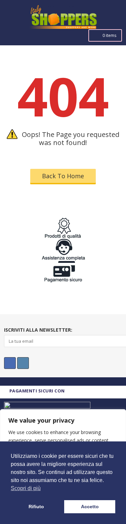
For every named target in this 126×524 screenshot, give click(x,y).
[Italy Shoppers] (63, 22)
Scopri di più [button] (26, 488)
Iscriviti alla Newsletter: (38, 330)
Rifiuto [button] (36, 506)
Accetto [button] (90, 506)
